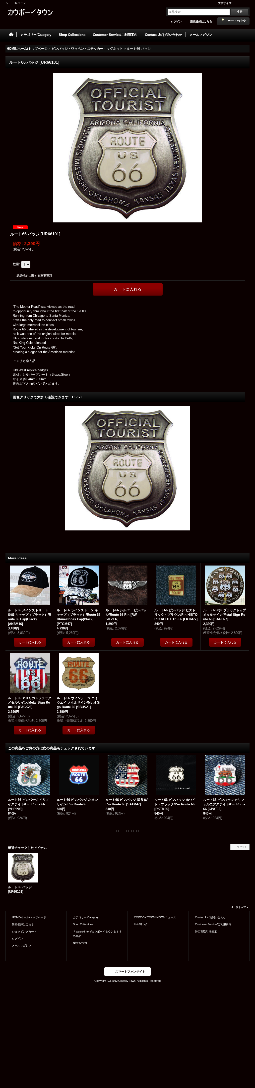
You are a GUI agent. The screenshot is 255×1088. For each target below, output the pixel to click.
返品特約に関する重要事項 (34, 275)
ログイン (176, 21)
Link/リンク (141, 924)
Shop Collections (83, 924)
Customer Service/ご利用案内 (213, 924)
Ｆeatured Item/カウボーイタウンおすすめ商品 (97, 933)
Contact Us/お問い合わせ (210, 917)
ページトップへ (239, 907)
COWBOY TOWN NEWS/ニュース (155, 917)
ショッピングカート (24, 931)
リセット (242, 846)
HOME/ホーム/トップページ (29, 917)
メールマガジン (21, 945)
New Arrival (80, 942)
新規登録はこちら (201, 21)
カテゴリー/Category (86, 917)
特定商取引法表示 (206, 931)
